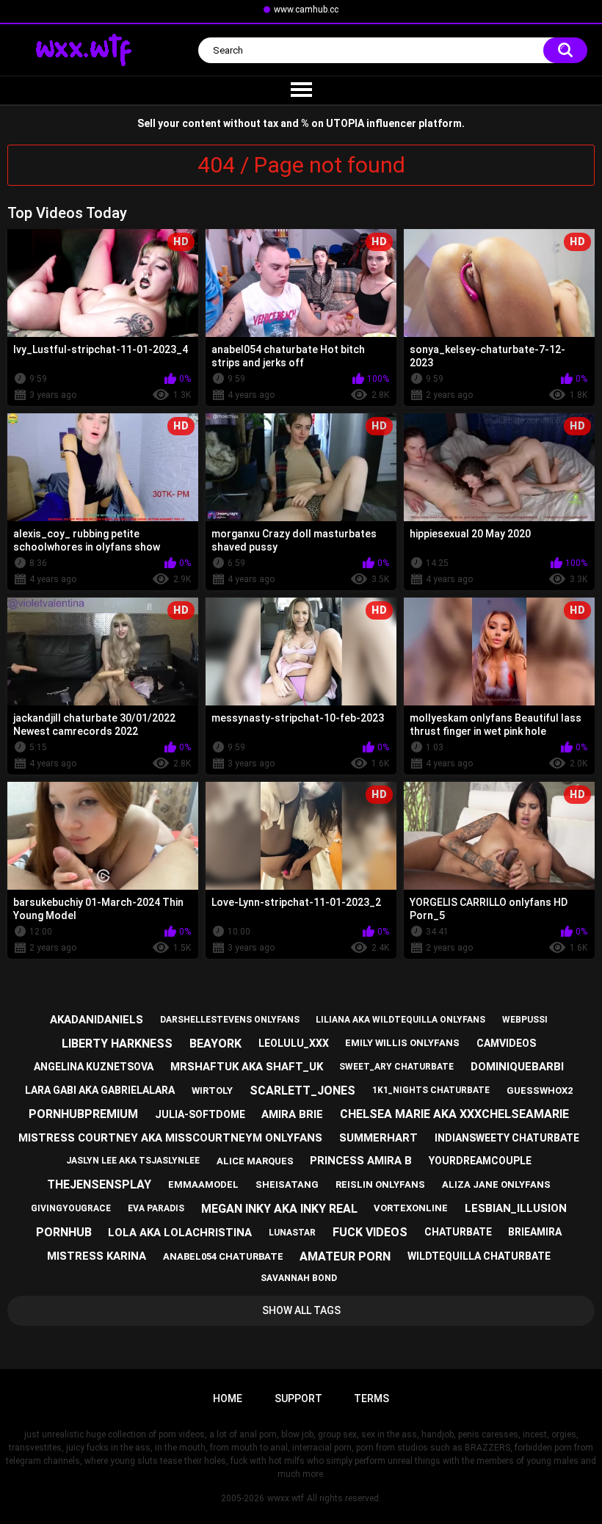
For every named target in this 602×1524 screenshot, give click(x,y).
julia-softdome (200, 1114)
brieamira (535, 1232)
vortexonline (411, 1207)
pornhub (64, 1232)
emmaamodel (203, 1184)
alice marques (255, 1160)
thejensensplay (99, 1184)
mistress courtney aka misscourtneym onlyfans (170, 1137)
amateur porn (345, 1256)
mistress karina (96, 1256)
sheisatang (287, 1184)
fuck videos (370, 1232)
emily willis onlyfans (402, 1042)
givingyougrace (71, 1208)
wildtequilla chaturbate (479, 1256)
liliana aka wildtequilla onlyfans (400, 1020)
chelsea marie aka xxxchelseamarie (454, 1114)
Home (227, 1398)
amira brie (292, 1114)
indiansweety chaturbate (507, 1138)
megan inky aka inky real (279, 1209)
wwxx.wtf (285, 1498)
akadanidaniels (96, 1019)
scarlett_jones (302, 1090)
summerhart (378, 1137)
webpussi (525, 1020)
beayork (215, 1044)
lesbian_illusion (516, 1208)
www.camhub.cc (306, 9)
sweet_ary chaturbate (396, 1067)
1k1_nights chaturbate (431, 1090)
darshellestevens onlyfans (230, 1020)
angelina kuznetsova (93, 1067)
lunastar (292, 1232)
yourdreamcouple (480, 1160)
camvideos (506, 1043)
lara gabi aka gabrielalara (100, 1090)
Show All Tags (301, 1310)
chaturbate (458, 1232)
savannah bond (299, 1278)
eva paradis (156, 1208)
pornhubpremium (83, 1114)
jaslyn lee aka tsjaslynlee (133, 1160)
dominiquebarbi (517, 1066)
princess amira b (361, 1160)
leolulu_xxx (293, 1043)
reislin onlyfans (380, 1184)
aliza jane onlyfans (496, 1184)
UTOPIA (345, 123)
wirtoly (212, 1090)
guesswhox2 (540, 1090)
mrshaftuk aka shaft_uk (246, 1066)
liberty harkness (117, 1044)
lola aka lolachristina (180, 1232)
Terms (371, 1398)
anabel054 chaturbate (223, 1256)
